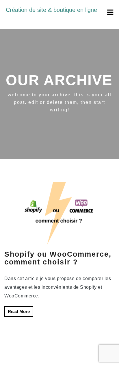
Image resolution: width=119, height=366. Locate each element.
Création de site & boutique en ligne (51, 10)
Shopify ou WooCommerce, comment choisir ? (57, 258)
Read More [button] (19, 311)
